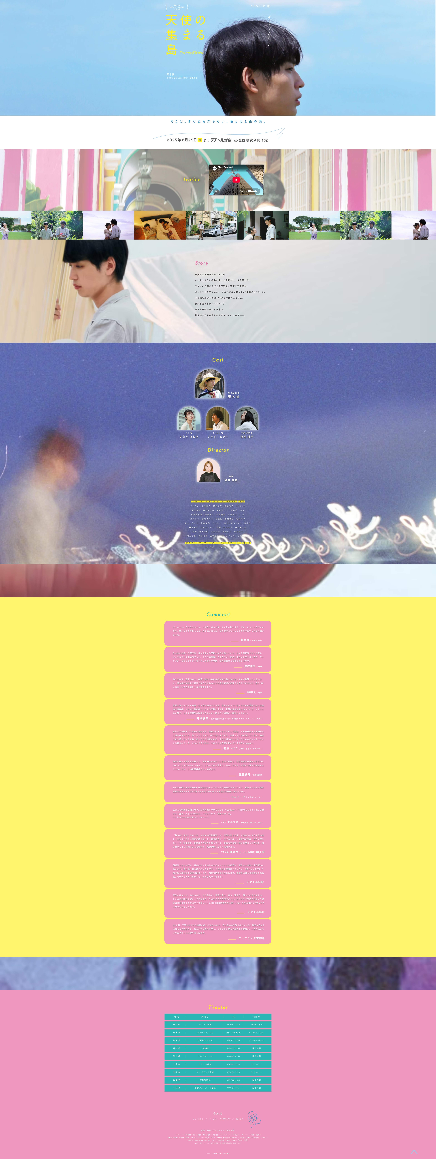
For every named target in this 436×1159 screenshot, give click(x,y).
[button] (255, 6)
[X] (264, 6)
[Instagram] (269, 6)
